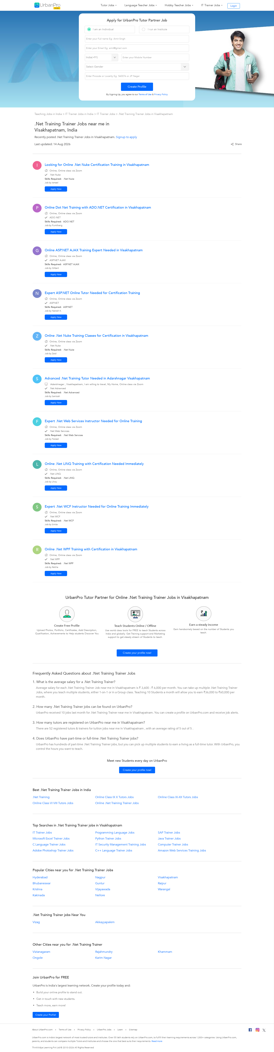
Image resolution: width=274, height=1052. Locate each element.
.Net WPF (68, 563)
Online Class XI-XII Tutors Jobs (178, 797)
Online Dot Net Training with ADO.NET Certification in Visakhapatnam (98, 207)
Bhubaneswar (42, 883)
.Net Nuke (68, 179)
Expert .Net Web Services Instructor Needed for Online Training (93, 421)
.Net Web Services (73, 435)
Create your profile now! (137, 653)
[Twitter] (264, 1030)
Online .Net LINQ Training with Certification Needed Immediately (94, 464)
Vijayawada (102, 889)
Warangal (164, 889)
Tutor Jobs (107, 5)
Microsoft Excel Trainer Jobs (51, 839)
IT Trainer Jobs (210, 5)
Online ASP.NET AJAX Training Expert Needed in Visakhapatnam (94, 250)
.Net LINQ (68, 478)
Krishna (37, 889)
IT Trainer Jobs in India (79, 114)
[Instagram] (257, 1030)
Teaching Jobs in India (48, 114)
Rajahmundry (104, 952)
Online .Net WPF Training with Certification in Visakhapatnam (91, 549)
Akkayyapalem (105, 922)
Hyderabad (40, 877)
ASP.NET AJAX (71, 264)
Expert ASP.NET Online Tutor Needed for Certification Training (92, 293)
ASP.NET (68, 307)
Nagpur (100, 877)
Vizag (36, 922)
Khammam (165, 952)
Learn (120, 1029)
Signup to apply (126, 137)
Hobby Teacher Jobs (178, 5)
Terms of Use (65, 1029)
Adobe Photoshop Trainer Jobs (53, 850)
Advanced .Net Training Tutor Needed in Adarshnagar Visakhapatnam (97, 378)
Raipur (162, 883)
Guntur (99, 883)
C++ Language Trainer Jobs (113, 850)
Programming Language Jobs (114, 833)
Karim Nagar (103, 958)
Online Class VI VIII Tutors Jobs (53, 803)
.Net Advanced (71, 392)
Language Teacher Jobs (139, 5)
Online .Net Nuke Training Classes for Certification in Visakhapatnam (96, 335)
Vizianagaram (41, 952)
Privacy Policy (84, 1029)
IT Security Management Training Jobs (120, 844)
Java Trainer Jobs (169, 839)
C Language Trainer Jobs (49, 844)
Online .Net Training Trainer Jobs (117, 803)
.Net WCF (68, 520)
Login (233, 6)
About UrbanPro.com (42, 1029)
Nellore (100, 895)
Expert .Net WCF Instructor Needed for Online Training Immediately (97, 506)
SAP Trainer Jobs (169, 833)
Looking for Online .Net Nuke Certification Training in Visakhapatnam (97, 164)
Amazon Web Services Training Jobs (182, 850)
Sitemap (133, 1029)
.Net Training (41, 797)
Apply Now (56, 188)
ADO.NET (68, 221)
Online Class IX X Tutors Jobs (114, 797)
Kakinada (39, 895)
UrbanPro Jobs (104, 1029)
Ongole (38, 958)
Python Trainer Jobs (108, 839)
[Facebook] (250, 1031)
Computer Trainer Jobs (173, 844)
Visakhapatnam (168, 877)
